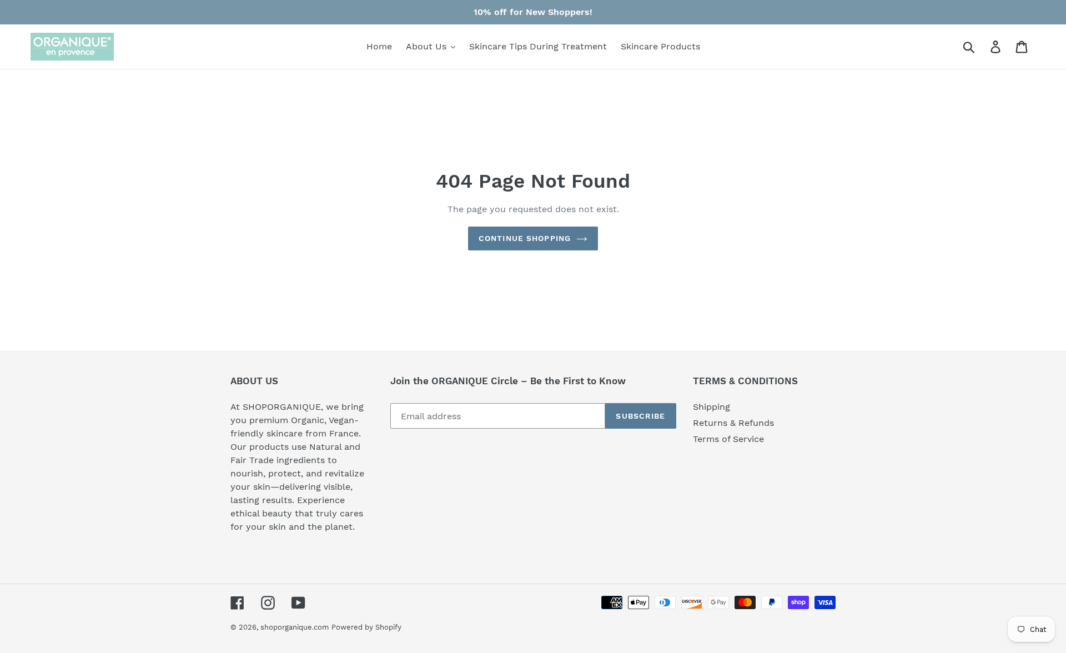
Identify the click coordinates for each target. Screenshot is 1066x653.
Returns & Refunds (733, 423)
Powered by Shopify (366, 627)
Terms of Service (728, 439)
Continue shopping (525, 238)
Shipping (711, 406)
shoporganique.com (294, 627)
